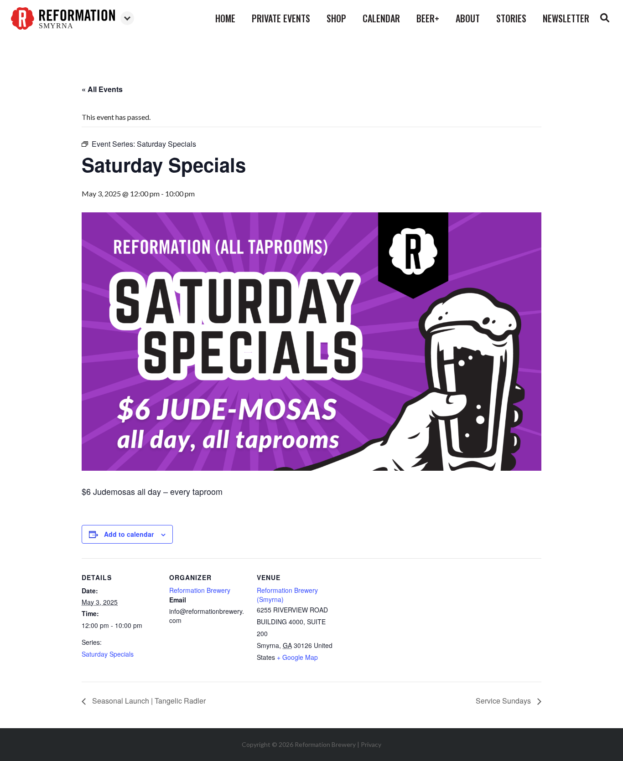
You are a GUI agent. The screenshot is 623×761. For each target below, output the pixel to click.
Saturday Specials (108, 653)
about (468, 18)
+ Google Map (297, 657)
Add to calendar (129, 534)
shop (336, 18)
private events (281, 18)
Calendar (381, 18)
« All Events (102, 89)
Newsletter (566, 18)
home (225, 18)
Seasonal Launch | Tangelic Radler (148, 700)
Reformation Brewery (199, 590)
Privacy (371, 744)
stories (511, 18)
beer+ (427, 18)
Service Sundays (504, 700)
